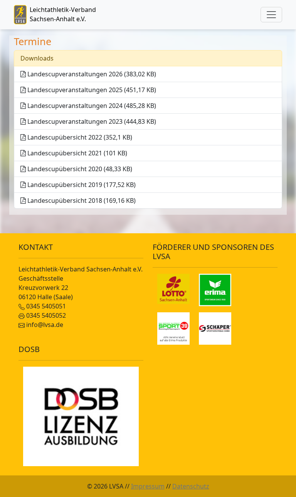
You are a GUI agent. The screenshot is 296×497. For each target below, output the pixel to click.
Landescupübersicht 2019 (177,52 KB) (81, 184)
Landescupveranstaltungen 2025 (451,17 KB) (91, 90)
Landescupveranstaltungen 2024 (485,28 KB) (91, 105)
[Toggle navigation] (271, 14)
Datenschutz (190, 486)
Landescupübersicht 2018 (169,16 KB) (81, 200)
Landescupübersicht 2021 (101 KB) (76, 153)
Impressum (148, 486)
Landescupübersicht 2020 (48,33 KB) (79, 169)
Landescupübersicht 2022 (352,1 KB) (79, 137)
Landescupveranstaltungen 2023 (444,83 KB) (91, 121)
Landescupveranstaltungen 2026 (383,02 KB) (91, 74)
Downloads (37, 58)
